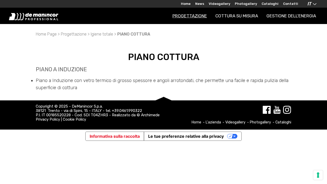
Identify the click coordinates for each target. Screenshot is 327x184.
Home (186, 4)
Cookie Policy (74, 119)
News (199, 4)
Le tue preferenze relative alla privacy (186, 136)
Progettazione (189, 15)
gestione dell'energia (291, 15)
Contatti (290, 4)
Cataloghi (270, 4)
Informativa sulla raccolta (115, 136)
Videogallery (219, 4)
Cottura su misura (236, 15)
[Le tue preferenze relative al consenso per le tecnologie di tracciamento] (318, 175)
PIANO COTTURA (133, 34)
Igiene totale (102, 34)
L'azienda (214, 122)
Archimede (150, 115)
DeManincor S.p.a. (87, 106)
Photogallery (246, 4)
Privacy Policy (48, 119)
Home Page (46, 34)
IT (310, 4)
